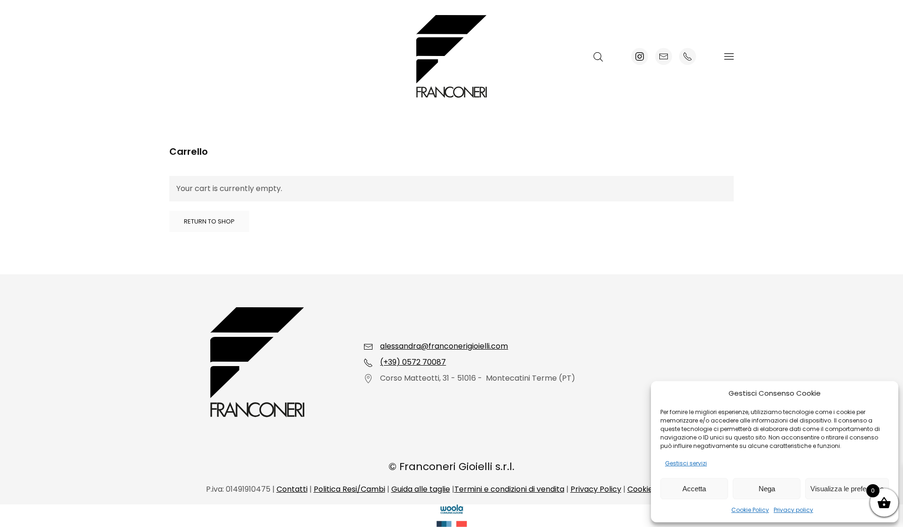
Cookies (642, 489)
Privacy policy (793, 510)
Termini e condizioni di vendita (509, 489)
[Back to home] (451, 56)
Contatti (292, 489)
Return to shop (209, 221)
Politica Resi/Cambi (349, 489)
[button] (729, 56)
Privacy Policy (595, 489)
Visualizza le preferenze (847, 489)
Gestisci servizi (686, 463)
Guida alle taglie (420, 489)
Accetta (694, 489)
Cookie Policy (750, 510)
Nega (767, 489)
